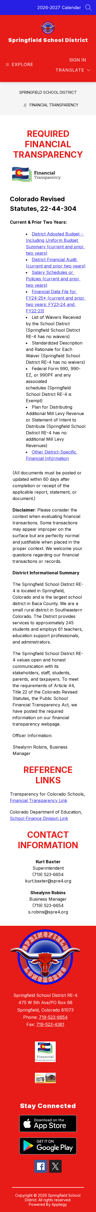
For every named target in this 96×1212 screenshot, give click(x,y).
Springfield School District (48, 92)
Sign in (77, 60)
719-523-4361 (50, 1024)
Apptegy (59, 1204)
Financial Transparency (54, 105)
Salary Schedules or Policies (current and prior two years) (53, 279)
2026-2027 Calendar (59, 7)
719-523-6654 (53, 1017)
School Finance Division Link (39, 818)
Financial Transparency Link (38, 800)
